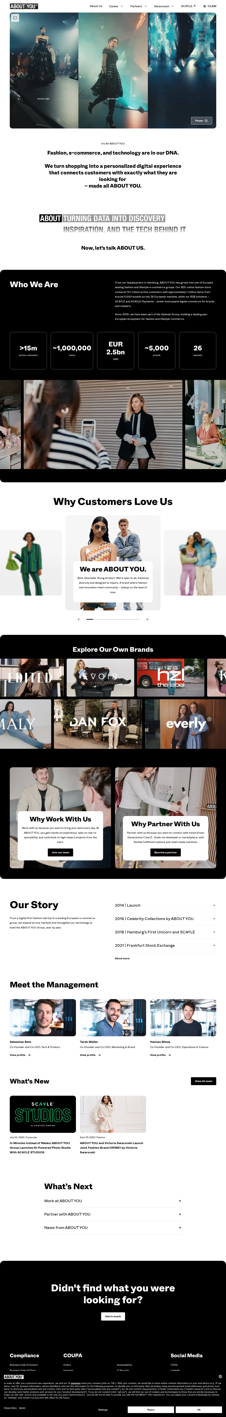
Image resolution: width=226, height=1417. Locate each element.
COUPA (72, 1355)
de (209, 6)
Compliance (24, 1355)
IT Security (123, 1370)
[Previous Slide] (79, 619)
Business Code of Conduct (24, 1365)
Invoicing (68, 1370)
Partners (136, 6)
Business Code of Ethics (23, 1370)
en (214, 6)
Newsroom (161, 6)
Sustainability (124, 1365)
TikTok (174, 1365)
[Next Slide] (147, 619)
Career (113, 6)
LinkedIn (175, 1370)
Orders (67, 1365)
